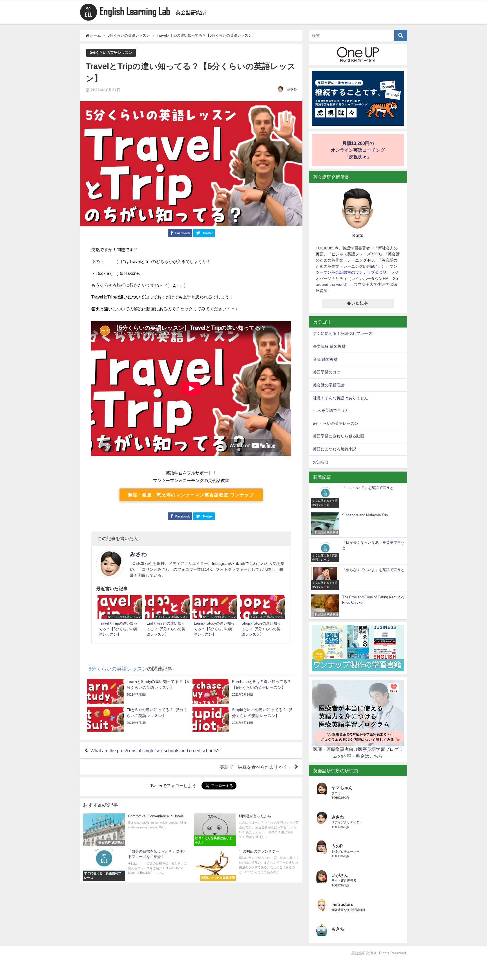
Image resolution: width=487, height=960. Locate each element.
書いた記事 (357, 303)
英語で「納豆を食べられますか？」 (256, 766)
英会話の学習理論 (328, 385)
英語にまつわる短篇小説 (334, 449)
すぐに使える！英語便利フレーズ (342, 333)
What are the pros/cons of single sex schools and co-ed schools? (155, 750)
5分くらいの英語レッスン (111, 52)
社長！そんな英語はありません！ (342, 398)
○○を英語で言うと (333, 410)
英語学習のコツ (326, 372)
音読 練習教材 (325, 359)
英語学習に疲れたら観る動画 (338, 436)
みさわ (292, 89)
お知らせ (321, 462)
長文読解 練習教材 (329, 346)
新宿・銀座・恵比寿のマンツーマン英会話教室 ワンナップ (191, 495)
